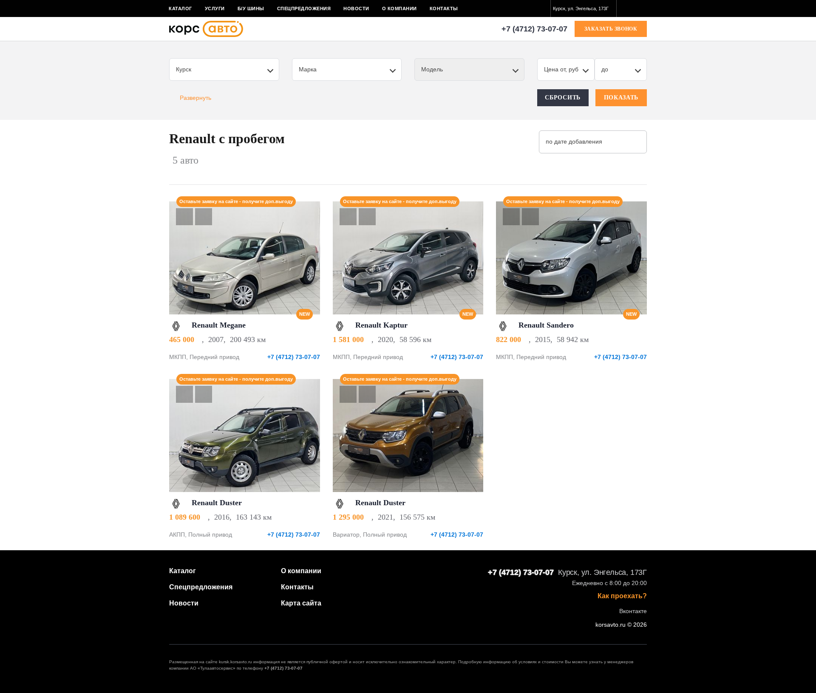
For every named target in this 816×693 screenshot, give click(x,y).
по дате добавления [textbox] (574, 141)
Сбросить (563, 97)
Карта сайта (301, 603)
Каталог (180, 8)
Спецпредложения (304, 8)
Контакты (444, 8)
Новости (356, 8)
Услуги (215, 8)
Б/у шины (251, 8)
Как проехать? (622, 596)
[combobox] (583, 8)
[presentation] (309, 258)
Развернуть (195, 97)
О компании (399, 8)
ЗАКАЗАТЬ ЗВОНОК (611, 29)
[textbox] (583, 8)
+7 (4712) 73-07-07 (534, 29)
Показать (621, 97)
